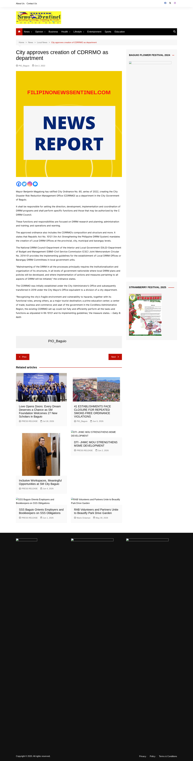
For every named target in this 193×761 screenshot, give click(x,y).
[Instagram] (29, 183)
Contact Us (32, 3)
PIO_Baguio (24, 66)
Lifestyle (77, 32)
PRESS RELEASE (30, 421)
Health (64, 32)
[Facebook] (18, 183)
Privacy (142, 756)
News (27, 32)
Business (53, 32)
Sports (108, 32)
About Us (20, 3)
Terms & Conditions (168, 756)
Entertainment (94, 32)
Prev (24, 357)
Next (113, 357)
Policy (152, 756)
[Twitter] (24, 183)
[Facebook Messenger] (35, 183)
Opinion (39, 32)
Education (120, 32)
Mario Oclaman (83, 518)
